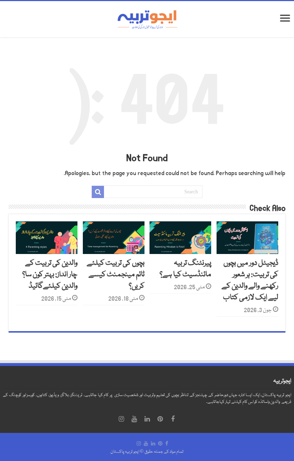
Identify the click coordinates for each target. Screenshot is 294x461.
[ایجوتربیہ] (147, 19)
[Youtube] (134, 419)
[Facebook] (173, 419)
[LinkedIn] (147, 419)
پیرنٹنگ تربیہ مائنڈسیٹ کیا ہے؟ (185, 269)
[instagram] (121, 419)
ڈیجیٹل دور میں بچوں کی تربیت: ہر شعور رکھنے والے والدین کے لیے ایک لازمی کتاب (250, 281)
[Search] (98, 192)
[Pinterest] (160, 419)
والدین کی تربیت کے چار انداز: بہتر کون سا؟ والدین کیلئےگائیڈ (49, 275)
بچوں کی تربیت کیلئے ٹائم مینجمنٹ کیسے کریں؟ (115, 275)
